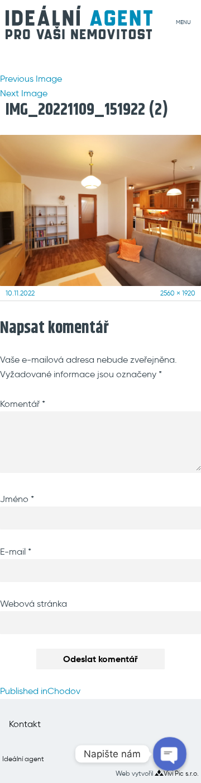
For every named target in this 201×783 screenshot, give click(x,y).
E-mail (15, 551)
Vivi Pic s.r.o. (181, 773)
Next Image (23, 93)
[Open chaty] (170, 754)
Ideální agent (23, 758)
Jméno (17, 499)
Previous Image (31, 78)
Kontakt (25, 724)
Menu (183, 22)
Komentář (22, 403)
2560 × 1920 (177, 293)
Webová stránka (33, 603)
